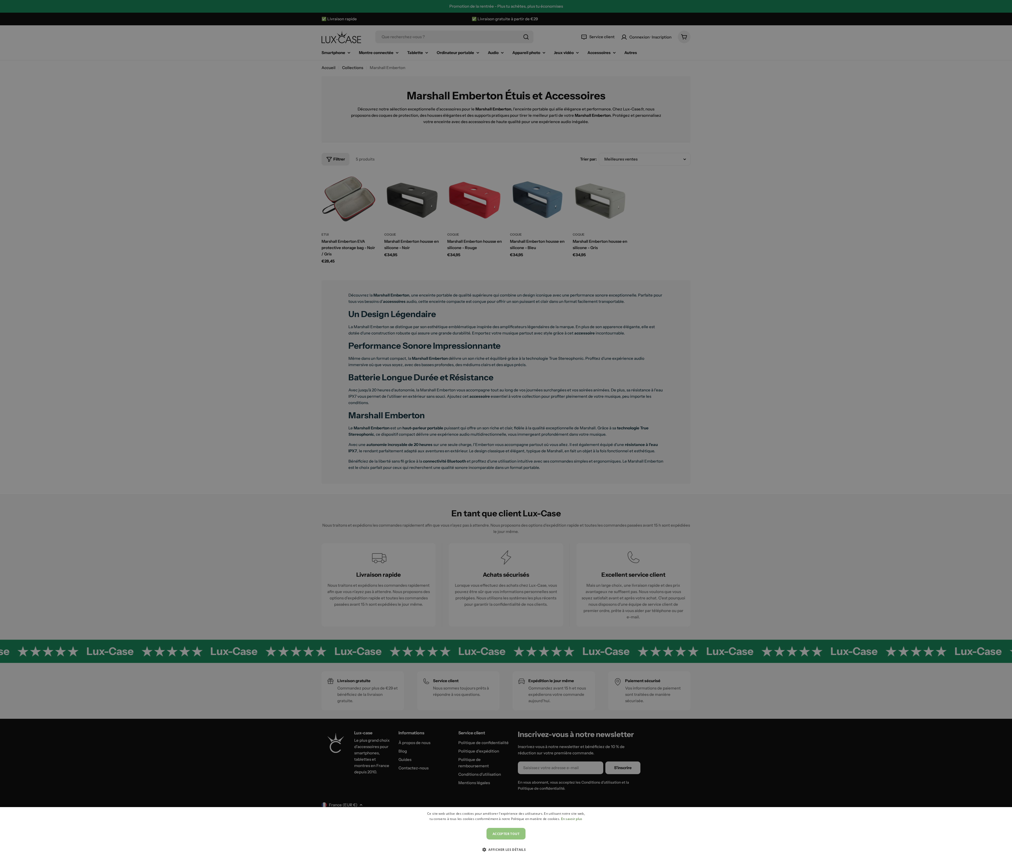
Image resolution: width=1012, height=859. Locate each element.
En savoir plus (571, 819)
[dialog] (506, 833)
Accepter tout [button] (506, 834)
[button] (506, 849)
